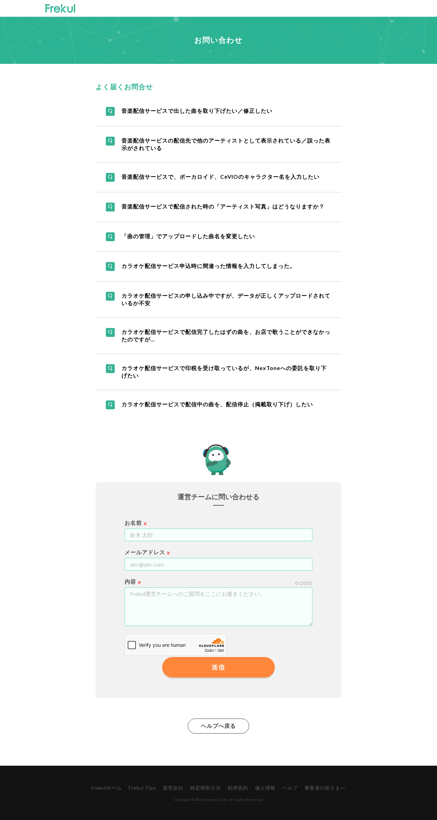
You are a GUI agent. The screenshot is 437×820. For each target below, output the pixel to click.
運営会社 (173, 788)
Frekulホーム (106, 788)
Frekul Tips (142, 788)
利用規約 (238, 788)
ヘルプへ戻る (218, 725)
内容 (130, 581)
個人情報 (265, 788)
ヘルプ (290, 788)
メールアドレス (145, 552)
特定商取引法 (205, 788)
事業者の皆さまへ (325, 788)
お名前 (133, 522)
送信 (218, 667)
